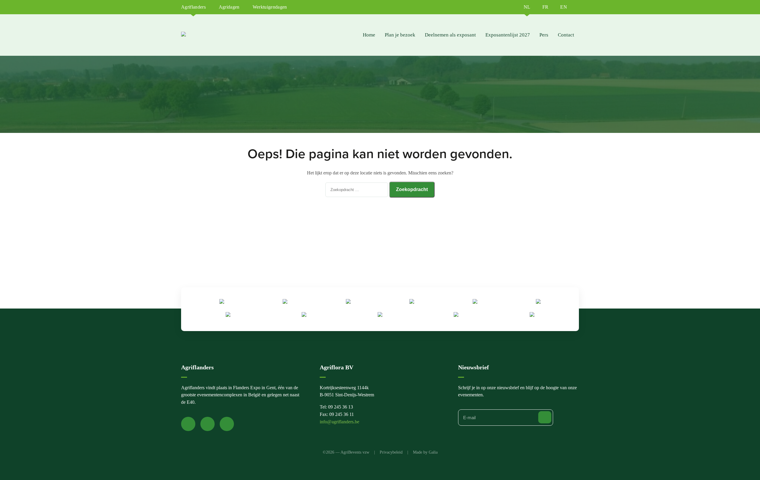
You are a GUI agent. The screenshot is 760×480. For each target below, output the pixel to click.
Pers (543, 35)
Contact (566, 35)
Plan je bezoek (400, 35)
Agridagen (229, 6)
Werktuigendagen (270, 6)
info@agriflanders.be (339, 421)
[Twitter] (207, 424)
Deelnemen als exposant (450, 35)
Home (369, 35)
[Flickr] (227, 424)
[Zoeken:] (357, 189)
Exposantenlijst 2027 (507, 35)
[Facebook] (188, 424)
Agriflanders (193, 6)
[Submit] (544, 417)
